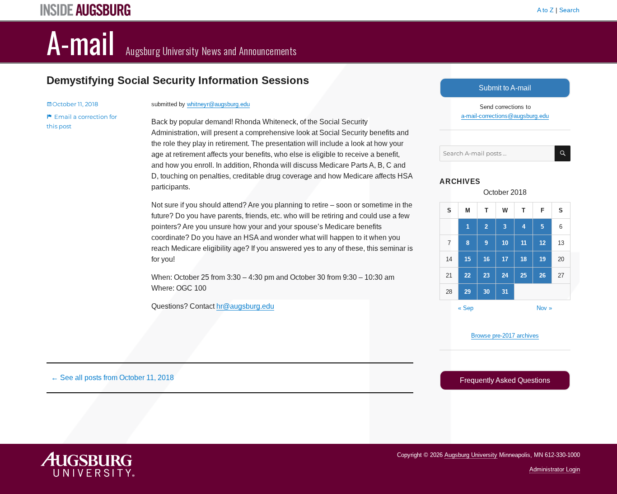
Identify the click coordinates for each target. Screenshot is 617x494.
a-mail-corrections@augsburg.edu (505, 116)
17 (505, 259)
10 (505, 243)
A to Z (545, 10)
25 (523, 275)
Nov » (544, 308)
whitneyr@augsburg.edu (218, 104)
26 (542, 275)
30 (486, 291)
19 (542, 259)
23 (486, 275)
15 (467, 259)
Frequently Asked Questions (505, 380)
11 (524, 243)
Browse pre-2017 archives (505, 335)
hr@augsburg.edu (245, 306)
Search (569, 10)
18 (523, 259)
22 (467, 275)
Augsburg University (470, 455)
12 (542, 243)
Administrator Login (554, 469)
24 (505, 275)
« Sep (465, 308)
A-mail (81, 42)
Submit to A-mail (505, 88)
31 (505, 291)
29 (467, 291)
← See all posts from (112, 377)
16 (486, 259)
